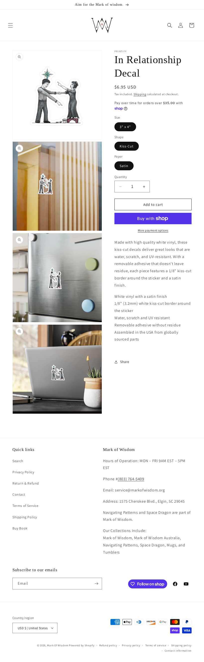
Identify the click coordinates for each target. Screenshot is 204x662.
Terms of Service (25, 505)
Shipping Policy (24, 517)
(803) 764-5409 (131, 479)
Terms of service (155, 645)
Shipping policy (181, 645)
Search (17, 461)
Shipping (140, 94)
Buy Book (20, 528)
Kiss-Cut (127, 146)
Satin (124, 166)
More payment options (153, 230)
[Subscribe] (96, 583)
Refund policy (108, 645)
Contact (18, 494)
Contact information (178, 650)
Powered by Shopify (82, 645)
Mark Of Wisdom (57, 645)
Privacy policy (131, 645)
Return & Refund (25, 483)
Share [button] (124, 361)
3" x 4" (125, 127)
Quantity (120, 177)
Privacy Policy (23, 472)
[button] (10, 25)
